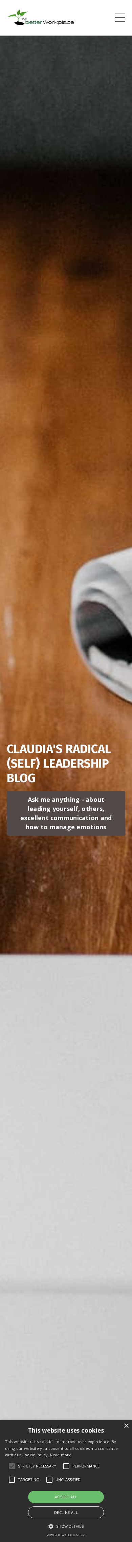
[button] (65, 1526)
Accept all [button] (66, 1496)
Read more (60, 1454)
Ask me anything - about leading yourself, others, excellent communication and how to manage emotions (66, 813)
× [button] (126, 1426)
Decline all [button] (66, 1512)
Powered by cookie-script (66, 1535)
